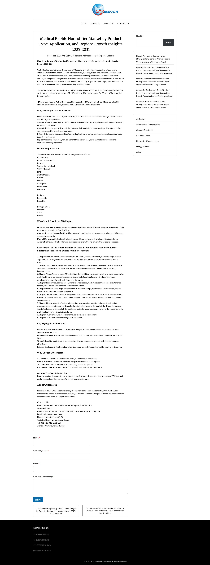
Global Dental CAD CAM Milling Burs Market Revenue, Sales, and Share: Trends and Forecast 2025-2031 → (105, 510)
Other (138, 152)
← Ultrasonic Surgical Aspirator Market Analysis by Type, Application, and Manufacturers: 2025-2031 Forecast (56, 510)
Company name (41, 451)
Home (84, 24)
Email (36, 463)
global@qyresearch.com (53, 414)
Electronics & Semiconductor (147, 141)
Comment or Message (43, 476)
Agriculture (140, 119)
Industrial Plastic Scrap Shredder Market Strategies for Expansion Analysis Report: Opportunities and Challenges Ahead (153, 82)
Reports (95, 24)
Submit (38, 499)
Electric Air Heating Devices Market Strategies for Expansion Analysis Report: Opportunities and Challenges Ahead (153, 59)
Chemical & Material (144, 130)
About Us (108, 24)
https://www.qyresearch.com (57, 420)
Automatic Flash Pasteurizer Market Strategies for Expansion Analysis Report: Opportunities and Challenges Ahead (153, 104)
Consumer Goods (143, 136)
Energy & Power (142, 146)
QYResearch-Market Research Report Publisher (92, 55)
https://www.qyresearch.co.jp (52, 426)
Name (36, 438)
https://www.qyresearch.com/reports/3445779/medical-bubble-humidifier (68, 104)
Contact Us (123, 24)
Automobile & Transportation (148, 124)
